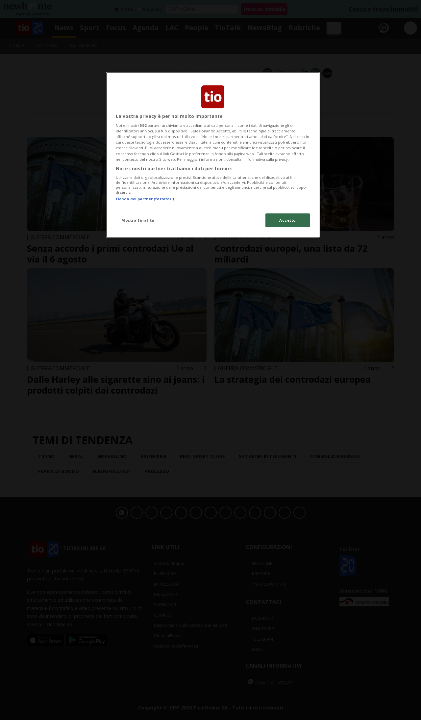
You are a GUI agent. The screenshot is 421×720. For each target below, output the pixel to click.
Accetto (287, 220)
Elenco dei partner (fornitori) (145, 198)
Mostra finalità (138, 220)
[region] (213, 154)
